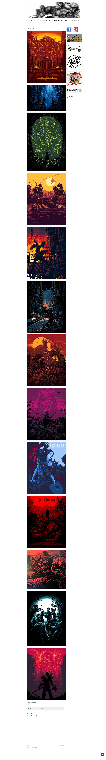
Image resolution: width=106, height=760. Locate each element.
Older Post (62, 745)
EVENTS (50, 20)
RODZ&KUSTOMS (56, 20)
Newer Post (29, 745)
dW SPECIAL (39, 20)
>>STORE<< (29, 23)
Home (46, 745)
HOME (28, 20)
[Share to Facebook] (41, 708)
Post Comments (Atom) (35, 747)
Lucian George (32, 708)
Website (28, 703)
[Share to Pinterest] (42, 708)
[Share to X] (39, 708)
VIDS (69, 20)
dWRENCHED (33, 20)
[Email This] (37, 708)
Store (28, 704)
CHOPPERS (45, 20)
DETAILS (73, 20)
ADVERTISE (29, 22)
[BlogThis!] (38, 708)
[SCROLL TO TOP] (102, 754)
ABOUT (77, 20)
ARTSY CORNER (64, 20)
